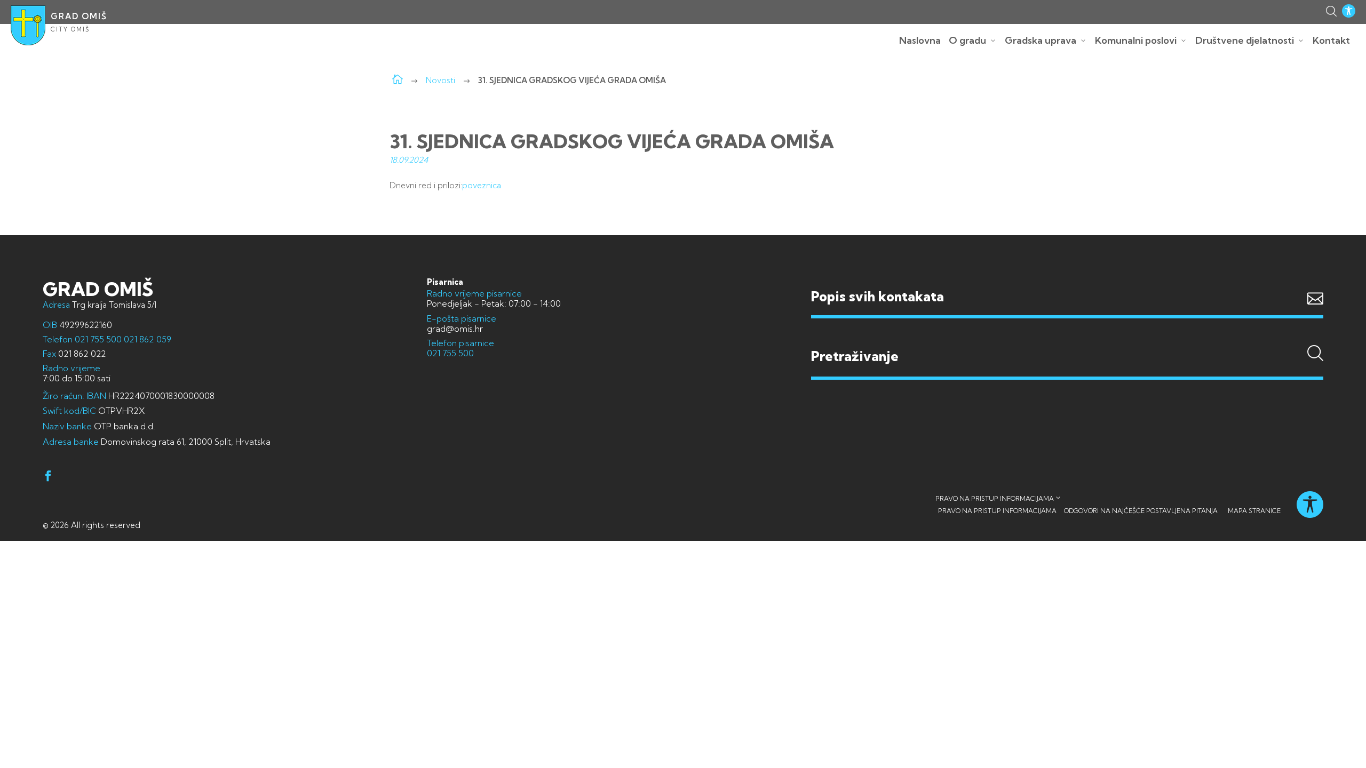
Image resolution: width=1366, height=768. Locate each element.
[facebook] (48, 478)
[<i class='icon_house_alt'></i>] (397, 80)
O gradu (967, 40)
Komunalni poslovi (1136, 40)
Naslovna (920, 40)
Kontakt (1331, 40)
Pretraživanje (1067, 336)
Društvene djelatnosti (1244, 40)
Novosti (440, 80)
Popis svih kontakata (877, 296)
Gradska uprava (1040, 40)
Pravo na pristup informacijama (994, 498)
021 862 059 (146, 339)
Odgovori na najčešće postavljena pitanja (1141, 511)
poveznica (481, 185)
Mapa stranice (1254, 511)
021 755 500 (98, 339)
